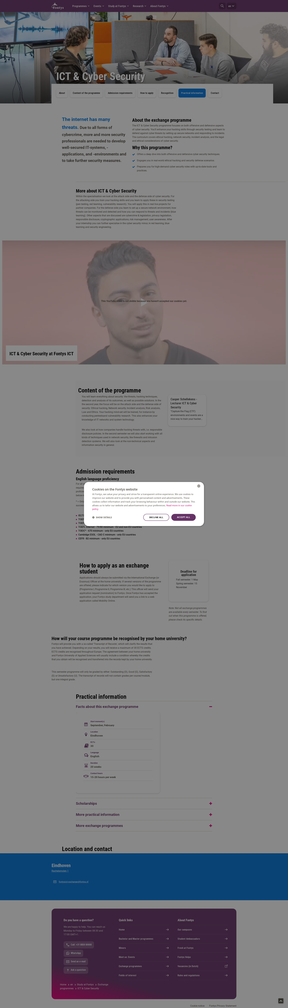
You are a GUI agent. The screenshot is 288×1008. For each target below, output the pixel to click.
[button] (102, 517)
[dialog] (144, 504)
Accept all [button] (183, 517)
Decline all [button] (156, 517)
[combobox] (198, 486)
